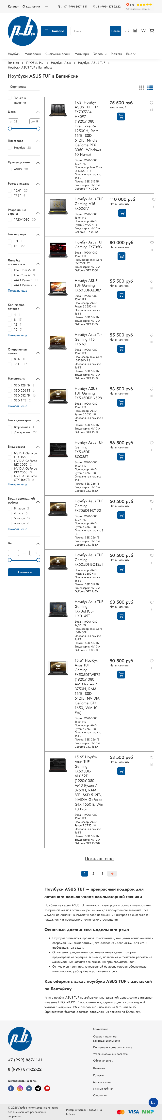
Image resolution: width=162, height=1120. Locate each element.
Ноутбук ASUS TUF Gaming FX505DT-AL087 (88, 285)
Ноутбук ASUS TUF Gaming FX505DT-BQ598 (88, 393)
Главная (13, 62)
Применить (24, 572)
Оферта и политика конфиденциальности (106, 1038)
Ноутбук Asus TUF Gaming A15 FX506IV (89, 203)
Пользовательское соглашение (112, 1047)
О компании (31, 6)
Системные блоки (57, 54)
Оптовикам (100, 1095)
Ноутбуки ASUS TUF (91, 62)
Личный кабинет (103, 1089)
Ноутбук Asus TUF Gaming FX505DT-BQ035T (89, 449)
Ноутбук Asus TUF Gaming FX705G (89, 244)
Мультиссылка (102, 1082)
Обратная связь (103, 1061)
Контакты (98, 1075)
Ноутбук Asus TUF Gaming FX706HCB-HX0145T (89, 609)
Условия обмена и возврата (110, 1054)
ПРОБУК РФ (34, 62)
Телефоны (99, 54)
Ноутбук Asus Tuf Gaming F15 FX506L (88, 339)
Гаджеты (116, 54)
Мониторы (82, 54)
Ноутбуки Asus (61, 62)
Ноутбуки (14, 54)
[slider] (10, 129)
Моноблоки (33, 54)
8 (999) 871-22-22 (109, 6)
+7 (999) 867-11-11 (75, 6)
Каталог (13, 6)
